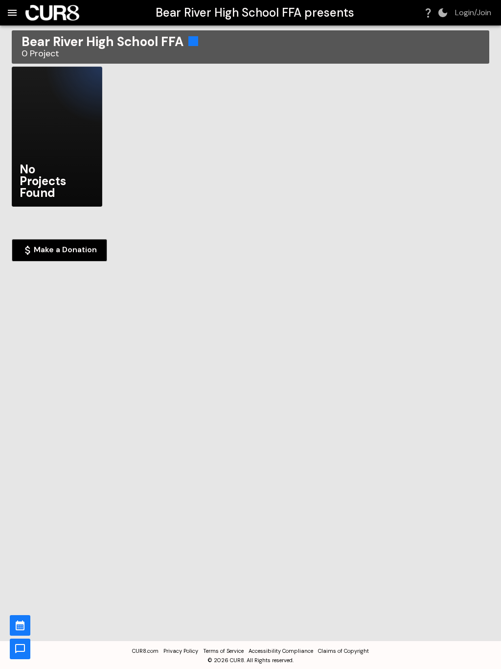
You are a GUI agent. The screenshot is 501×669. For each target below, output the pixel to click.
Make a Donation (65, 249)
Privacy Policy (180, 650)
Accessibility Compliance (281, 650)
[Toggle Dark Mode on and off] (442, 12)
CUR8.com (145, 650)
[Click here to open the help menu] (428, 12)
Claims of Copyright (343, 650)
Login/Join (473, 12)
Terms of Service (223, 650)
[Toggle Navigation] (12, 12)
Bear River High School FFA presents (255, 12)
